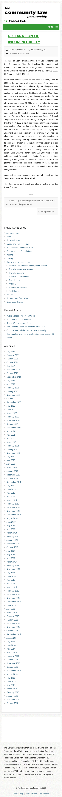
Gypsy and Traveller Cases (18, 262)
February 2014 (12, 656)
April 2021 (10, 438)
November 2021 (13, 420)
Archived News (13, 233)
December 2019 (13, 475)
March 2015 (11, 612)
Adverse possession (17, 287)
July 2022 (10, 406)
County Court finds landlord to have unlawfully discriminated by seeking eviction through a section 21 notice (30, 334)
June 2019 (10, 489)
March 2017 (11, 562)
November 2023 (13, 370)
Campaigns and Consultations (19, 251)
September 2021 (13, 428)
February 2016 (12, 591)
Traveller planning (16, 273)
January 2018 (12, 540)
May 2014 (10, 649)
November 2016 (13, 569)
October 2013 (12, 667)
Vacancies (10, 255)
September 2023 (13, 377)
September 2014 (13, 634)
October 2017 (12, 547)
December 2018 (13, 507)
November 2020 (13, 453)
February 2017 (12, 565)
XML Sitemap (44, 794)
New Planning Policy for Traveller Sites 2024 (25, 327)
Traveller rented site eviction (21, 269)
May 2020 (10, 460)
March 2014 (11, 652)
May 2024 (10, 366)
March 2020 (11, 467)
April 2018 (10, 529)
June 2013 (10, 681)
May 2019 (10, 493)
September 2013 (13, 670)
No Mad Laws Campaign (17, 298)
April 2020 (10, 464)
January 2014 (12, 660)
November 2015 (13, 598)
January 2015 (12, 620)
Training (9, 258)
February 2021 (12, 446)
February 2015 (12, 616)
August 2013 (11, 674)
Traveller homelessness (19, 276)
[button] (51, 27)
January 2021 (12, 449)
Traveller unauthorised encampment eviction (28, 266)
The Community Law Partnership (30, 788)
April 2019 (10, 496)
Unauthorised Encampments (18, 319)
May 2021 (10, 435)
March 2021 (11, 442)
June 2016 (10, 576)
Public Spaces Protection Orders (20, 316)
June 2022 (10, 409)
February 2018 (12, 536)
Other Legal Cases (14, 302)
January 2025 (12, 359)
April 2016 (10, 583)
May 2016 (10, 580)
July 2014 (10, 641)
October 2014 (12, 631)
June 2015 (10, 605)
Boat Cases (14, 291)
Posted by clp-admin (17, 50)
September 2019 (13, 482)
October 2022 (12, 399)
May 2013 (10, 685)
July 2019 (10, 486)
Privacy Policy (18, 794)
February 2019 (12, 504)
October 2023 (12, 373)
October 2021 (12, 424)
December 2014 (13, 623)
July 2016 (10, 573)
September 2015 (13, 602)
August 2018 (11, 518)
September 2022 (13, 402)
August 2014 (11, 638)
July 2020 (10, 457)
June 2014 (10, 645)
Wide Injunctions (47, 211)
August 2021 (11, 431)
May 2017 (10, 554)
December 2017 (13, 544)
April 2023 (10, 384)
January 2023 (12, 391)
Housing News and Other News (20, 247)
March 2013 (11, 689)
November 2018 (13, 511)
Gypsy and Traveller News (19, 53)
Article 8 (12, 284)
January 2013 (12, 696)
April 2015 (10, 609)
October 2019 (12, 478)
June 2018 (10, 522)
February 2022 (12, 417)
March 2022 (11, 413)
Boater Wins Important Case (18, 323)
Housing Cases (13, 240)
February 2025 (12, 355)
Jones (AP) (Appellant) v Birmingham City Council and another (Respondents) (30, 202)
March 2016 (11, 587)
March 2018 (11, 533)
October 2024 (12, 362)
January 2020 (12, 471)
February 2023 (12, 388)
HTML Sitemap (31, 794)
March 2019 (11, 500)
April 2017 (10, 558)
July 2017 (10, 551)
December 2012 (13, 699)
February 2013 (12, 692)
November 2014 (13, 627)
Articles (9, 295)
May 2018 (10, 525)
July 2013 (10, 678)
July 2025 (10, 351)
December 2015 (13, 594)
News (8, 237)
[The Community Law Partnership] (28, 13)
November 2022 (13, 395)
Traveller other (15, 280)
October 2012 (12, 703)
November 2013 (13, 663)
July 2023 (10, 380)
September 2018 (13, 515)
